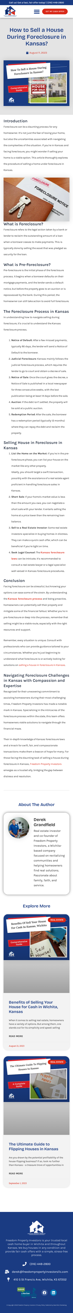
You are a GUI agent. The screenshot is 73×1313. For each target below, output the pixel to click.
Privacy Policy (40, 1305)
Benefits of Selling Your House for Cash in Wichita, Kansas (33, 1007)
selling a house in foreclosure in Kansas (42, 665)
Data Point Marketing (59, 1305)
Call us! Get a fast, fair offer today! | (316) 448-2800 (36, 2)
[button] (36, 11)
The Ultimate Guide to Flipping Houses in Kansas (33, 1146)
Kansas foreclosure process (25, 598)
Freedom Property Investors (46, 764)
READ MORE (16, 1036)
